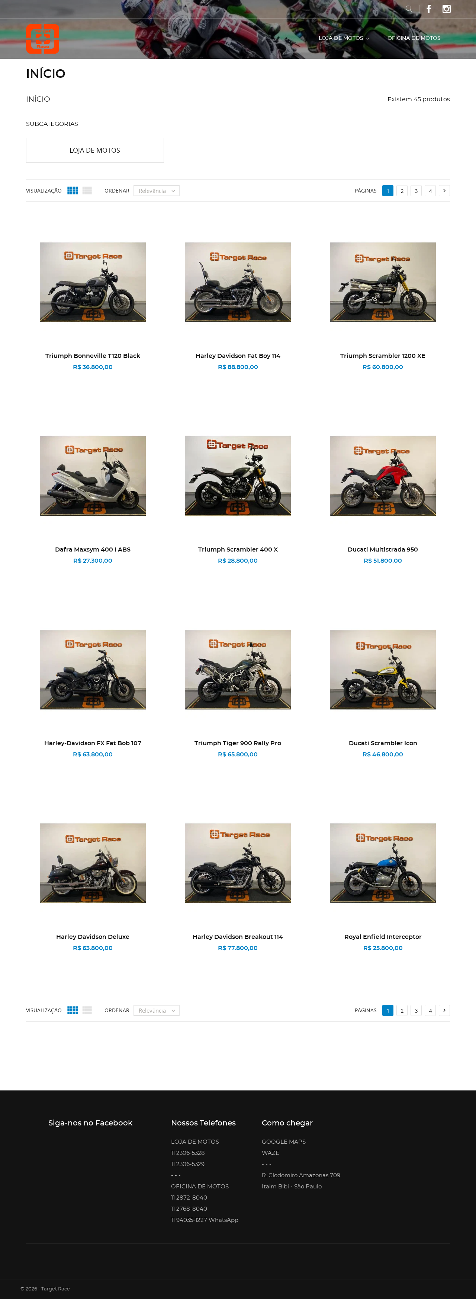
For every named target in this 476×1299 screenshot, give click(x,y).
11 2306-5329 (188, 1164)
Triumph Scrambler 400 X (238, 550)
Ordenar (116, 190)
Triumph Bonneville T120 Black (92, 356)
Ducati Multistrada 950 (383, 550)
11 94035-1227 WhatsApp (204, 1220)
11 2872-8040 (189, 1198)
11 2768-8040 (189, 1209)
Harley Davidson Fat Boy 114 (238, 356)
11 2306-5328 (188, 1153)
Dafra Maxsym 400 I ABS (93, 550)
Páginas (366, 190)
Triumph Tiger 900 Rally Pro (237, 743)
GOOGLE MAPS (284, 1142)
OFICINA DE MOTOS (414, 38)
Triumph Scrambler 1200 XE (382, 356)
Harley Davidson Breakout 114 (238, 937)
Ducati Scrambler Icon (383, 743)
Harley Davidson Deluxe (92, 937)
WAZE (270, 1153)
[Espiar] (65, 377)
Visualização (44, 190)
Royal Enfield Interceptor (383, 937)
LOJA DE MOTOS (342, 38)
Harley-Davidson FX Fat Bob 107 (92, 743)
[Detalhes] (125, 377)
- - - (176, 1175)
